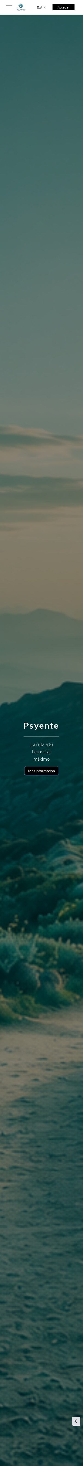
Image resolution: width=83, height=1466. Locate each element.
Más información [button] (41, 770)
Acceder (63, 7)
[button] (41, 7)
